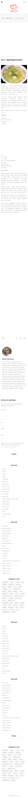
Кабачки (4, 584)
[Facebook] (23, 2)
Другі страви (5, 481)
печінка (21, 605)
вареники (4, 593)
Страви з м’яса (5, 486)
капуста (4, 598)
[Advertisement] (14, 41)
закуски (22, 593)
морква (22, 602)
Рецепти (12, 56)
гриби (16, 593)
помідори (11, 607)
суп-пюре (12, 609)
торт (18, 609)
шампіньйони (6, 612)
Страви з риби (5, 491)
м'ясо (4, 600)
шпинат (14, 612)
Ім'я (2, 422)
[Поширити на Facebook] (17, 338)
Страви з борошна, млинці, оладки (10, 499)
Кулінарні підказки (6, 514)
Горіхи (17, 582)
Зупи (3, 338)
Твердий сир (16, 589)
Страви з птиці (5, 484)
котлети (11, 598)
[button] (2, 2)
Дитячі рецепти (5, 504)
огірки (4, 605)
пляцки (4, 607)
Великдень (5, 582)
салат (21, 607)
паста (9, 605)
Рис (14, 586)
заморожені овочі (7, 764)
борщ (9, 591)
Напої (3, 511)
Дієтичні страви (5, 506)
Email (2, 428)
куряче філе (18, 598)
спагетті (4, 609)
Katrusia (3, 63)
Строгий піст (5, 496)
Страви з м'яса (5, 563)
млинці (16, 602)
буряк (20, 591)
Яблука (4, 591)
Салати (4, 474)
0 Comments (9, 63)
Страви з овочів (5, 489)
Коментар (3, 409)
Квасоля (18, 584)
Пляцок (9, 586)
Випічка (4, 471)
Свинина (4, 589)
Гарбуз (12, 582)
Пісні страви (5, 494)
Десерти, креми (5, 501)
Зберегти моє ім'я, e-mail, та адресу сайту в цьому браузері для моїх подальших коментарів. (12, 444)
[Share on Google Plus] (24, 338)
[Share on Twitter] (21, 338)
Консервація (5, 509)
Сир (10, 589)
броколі (15, 591)
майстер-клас (11, 600)
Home (3, 18)
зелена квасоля (19, 764)
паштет (15, 605)
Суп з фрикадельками (11, 60)
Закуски (4, 476)
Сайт (2, 435)
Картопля (11, 584)
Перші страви (9, 18)
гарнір (11, 593)
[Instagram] (25, 2)
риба (17, 607)
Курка (3, 586)
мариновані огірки (7, 602)
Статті (3, 516)
